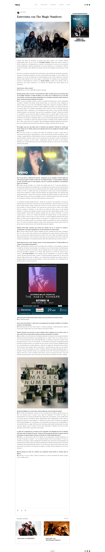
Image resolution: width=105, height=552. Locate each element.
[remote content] (42, 482)
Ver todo (66, 518)
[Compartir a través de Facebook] (17, 510)
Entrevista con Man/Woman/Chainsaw (53, 539)
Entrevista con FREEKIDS (25, 538)
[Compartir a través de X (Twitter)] (21, 510)
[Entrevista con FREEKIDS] (28, 528)
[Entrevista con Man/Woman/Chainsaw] (56, 528)
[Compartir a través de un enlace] (25, 510)
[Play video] (42, 160)
